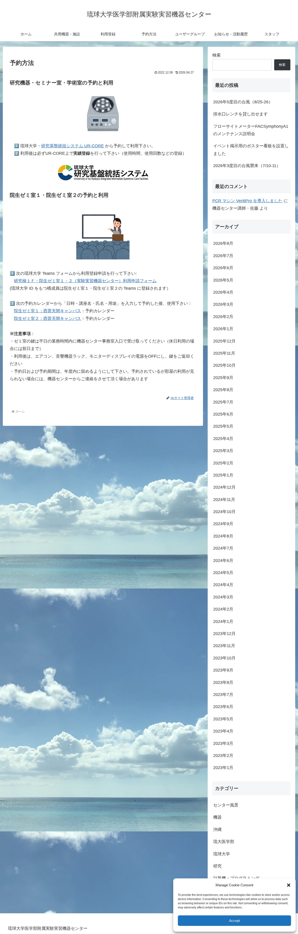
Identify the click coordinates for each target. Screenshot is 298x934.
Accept (234, 921)
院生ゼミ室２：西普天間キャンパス (47, 318)
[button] (288, 885)
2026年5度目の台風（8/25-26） (243, 102)
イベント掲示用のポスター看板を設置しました (251, 150)
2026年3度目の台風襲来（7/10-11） (247, 165)
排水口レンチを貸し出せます (240, 114)
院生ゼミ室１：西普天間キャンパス (47, 311)
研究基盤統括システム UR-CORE (72, 146)
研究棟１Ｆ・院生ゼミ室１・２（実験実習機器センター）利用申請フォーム (85, 281)
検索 (216, 55)
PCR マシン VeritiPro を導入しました (247, 200)
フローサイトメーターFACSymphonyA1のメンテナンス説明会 (250, 130)
